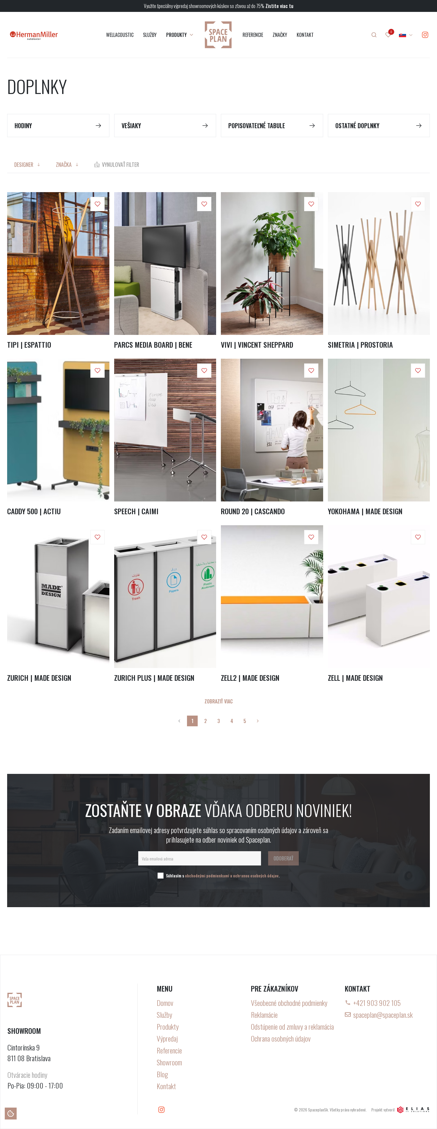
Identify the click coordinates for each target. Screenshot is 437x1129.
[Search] (374, 34)
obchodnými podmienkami (207, 875)
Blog (162, 1074)
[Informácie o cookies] (11, 1113)
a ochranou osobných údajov (254, 875)
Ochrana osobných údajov (281, 1038)
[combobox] (406, 35)
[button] (97, 204)
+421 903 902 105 (377, 1002)
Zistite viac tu (279, 6)
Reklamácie (264, 1014)
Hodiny (23, 125)
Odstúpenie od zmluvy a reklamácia (292, 1026)
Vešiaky (131, 125)
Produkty (168, 1026)
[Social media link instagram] (425, 35)
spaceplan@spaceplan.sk (383, 1014)
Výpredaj (167, 1038)
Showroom (169, 1062)
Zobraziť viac (219, 701)
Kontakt (166, 1086)
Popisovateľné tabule (256, 125)
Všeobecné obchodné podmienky (289, 1002)
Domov (165, 1002)
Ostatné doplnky (357, 125)
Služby (164, 1014)
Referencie (169, 1050)
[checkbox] (161, 876)
